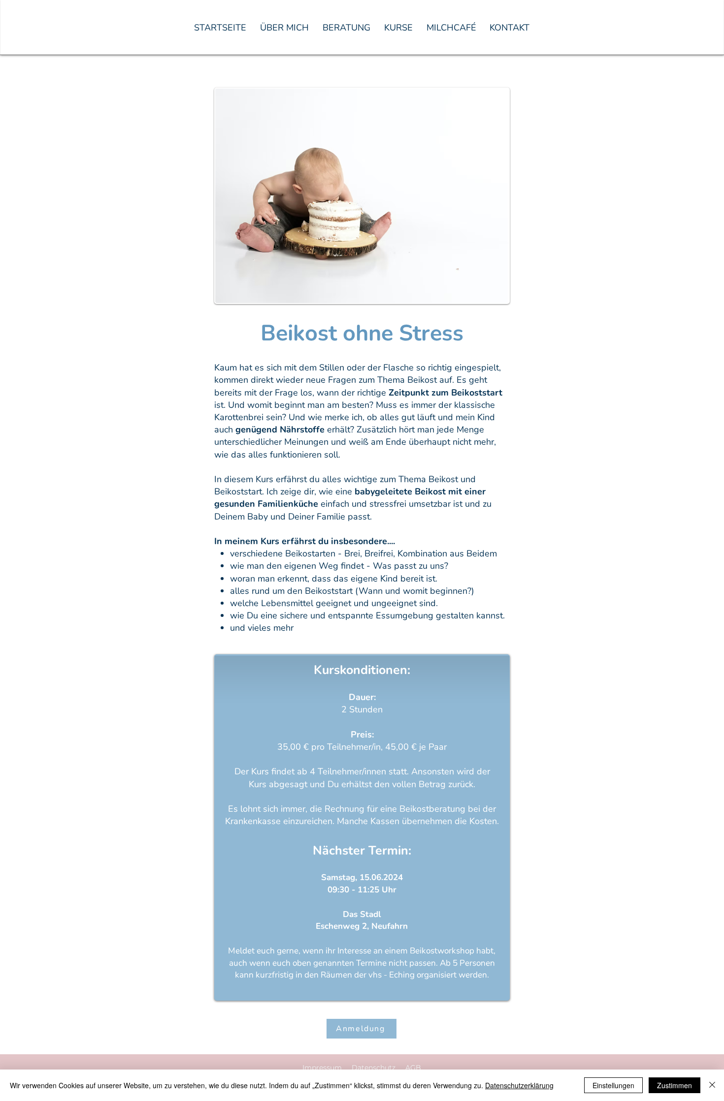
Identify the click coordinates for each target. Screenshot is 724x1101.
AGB (413, 1067)
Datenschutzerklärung (519, 1085)
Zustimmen (674, 1085)
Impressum (322, 1067)
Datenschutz (373, 1067)
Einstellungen (613, 1085)
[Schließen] (712, 1085)
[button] (346, 27)
